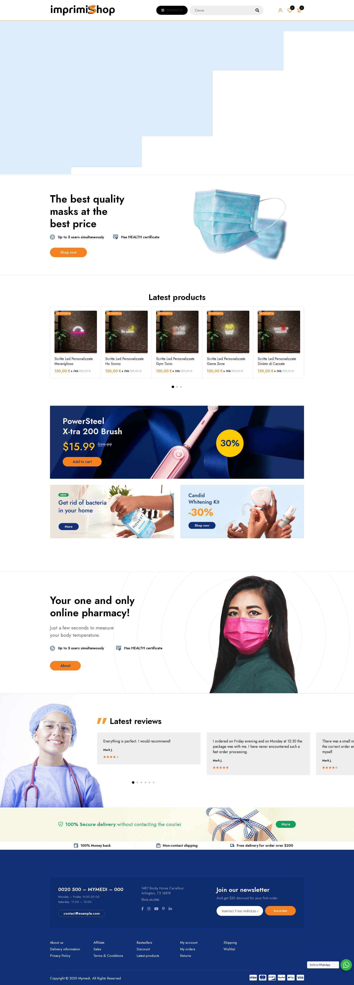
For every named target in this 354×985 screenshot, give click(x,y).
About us (56, 942)
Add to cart (82, 461)
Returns (185, 955)
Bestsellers (144, 942)
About (65, 665)
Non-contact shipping (180, 845)
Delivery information (65, 949)
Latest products (148, 955)
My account (188, 942)
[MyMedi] (240, 225)
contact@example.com (82, 913)
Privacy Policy (60, 955)
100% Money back (96, 845)
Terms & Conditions (108, 955)
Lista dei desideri (292, 7)
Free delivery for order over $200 (265, 845)
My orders (187, 949)
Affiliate (98, 942)
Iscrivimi (280, 910)
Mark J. (108, 750)
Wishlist (229, 949)
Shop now (68, 252)
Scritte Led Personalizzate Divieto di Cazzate (277, 361)
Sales (97, 949)
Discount (143, 949)
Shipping (230, 942)
